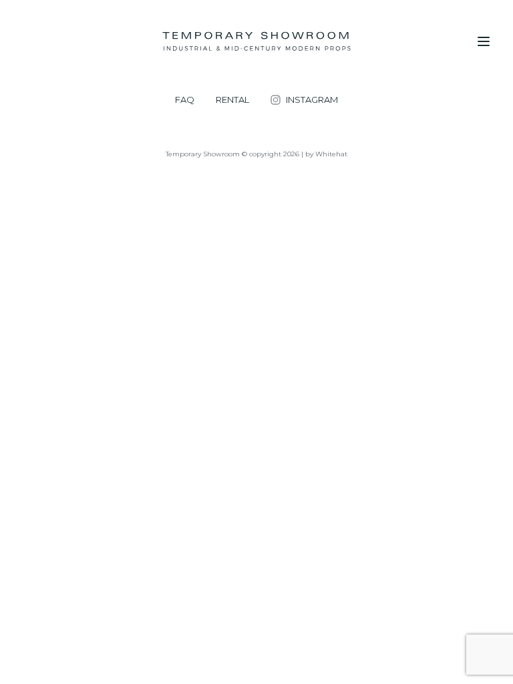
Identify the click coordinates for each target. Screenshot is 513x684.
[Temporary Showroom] (256, 41)
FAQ (184, 100)
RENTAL (232, 100)
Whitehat (331, 154)
